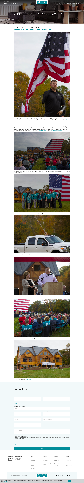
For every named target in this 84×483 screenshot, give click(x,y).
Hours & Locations (62, 3)
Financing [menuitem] (32, 470)
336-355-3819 (10, 460)
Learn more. (6, 481)
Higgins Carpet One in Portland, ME (56, 130)
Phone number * (16, 411)
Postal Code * (45, 417)
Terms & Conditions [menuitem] (69, 465)
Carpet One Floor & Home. (16, 475)
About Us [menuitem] (67, 458)
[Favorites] (78, 3)
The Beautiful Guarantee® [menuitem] (58, 463)
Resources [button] (11, 3)
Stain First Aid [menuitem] (56, 460)
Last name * (44, 396)
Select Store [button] (6, 1)
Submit (42, 448)
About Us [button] (17, 3)
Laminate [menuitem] (32, 465)
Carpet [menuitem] (32, 463)
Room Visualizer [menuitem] (45, 460)
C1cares (23, 9)
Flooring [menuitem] (32, 458)
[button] (77, 3)
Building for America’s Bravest (61, 254)
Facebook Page (28, 379)
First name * (15, 396)
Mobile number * (45, 411)
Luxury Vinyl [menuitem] (33, 460)
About (20, 9)
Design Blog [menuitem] (45, 466)
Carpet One (15, 9)
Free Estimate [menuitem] (33, 468)
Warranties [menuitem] (56, 465)
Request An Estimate (71, 3)
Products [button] (6, 3)
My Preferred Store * (17, 422)
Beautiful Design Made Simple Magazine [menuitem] (47, 464)
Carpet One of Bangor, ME (43, 130)
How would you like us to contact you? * (20, 406)
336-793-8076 (17, 459)
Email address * (16, 417)
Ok (69, 480)
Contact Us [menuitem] (67, 463)
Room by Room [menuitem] (45, 458)
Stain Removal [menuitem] (56, 458)
